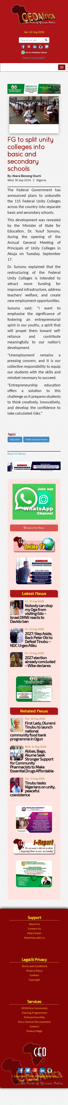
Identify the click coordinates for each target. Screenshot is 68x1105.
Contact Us (34, 928)
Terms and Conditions (34, 966)
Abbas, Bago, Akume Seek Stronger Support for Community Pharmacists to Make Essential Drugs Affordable (32, 761)
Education (15, 439)
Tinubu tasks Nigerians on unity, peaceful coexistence (32, 788)
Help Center (34, 933)
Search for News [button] (35, 527)
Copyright (34, 979)
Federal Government (36, 439)
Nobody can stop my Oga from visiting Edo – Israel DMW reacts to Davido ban (31, 613)
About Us (34, 923)
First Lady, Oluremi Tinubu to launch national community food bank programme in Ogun (32, 731)
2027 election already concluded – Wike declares (40, 661)
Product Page (34, 1030)
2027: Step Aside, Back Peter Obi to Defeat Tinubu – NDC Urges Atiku (31, 639)
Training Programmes (34, 1012)
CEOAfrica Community (34, 1008)
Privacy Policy (34, 970)
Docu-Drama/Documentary (34, 1021)
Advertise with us (34, 937)
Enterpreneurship (34, 1017)
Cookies (34, 975)
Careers (34, 1026)
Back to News (16, 453)
